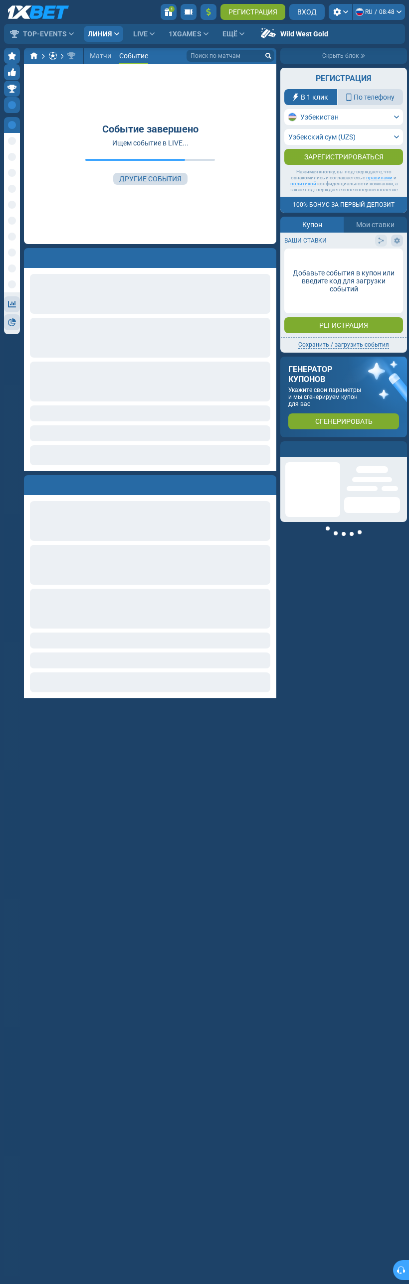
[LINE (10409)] (34, 56)
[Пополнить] (208, 12)
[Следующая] (54, 483)
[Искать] (268, 56)
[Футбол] (53, 56)
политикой (303, 183)
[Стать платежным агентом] (189, 12)
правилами (379, 177)
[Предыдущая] (32, 483)
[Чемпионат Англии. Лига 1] (71, 56)
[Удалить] (266, 483)
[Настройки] (340, 12)
